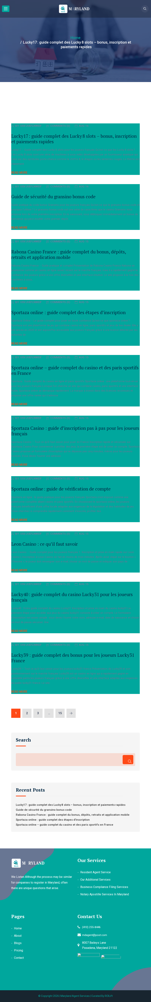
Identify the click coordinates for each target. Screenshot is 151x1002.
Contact (19, 958)
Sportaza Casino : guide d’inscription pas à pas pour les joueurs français (75, 431)
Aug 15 (84, 241)
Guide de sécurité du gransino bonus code (53, 196)
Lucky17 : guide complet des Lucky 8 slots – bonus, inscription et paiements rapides (74, 139)
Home (18, 928)
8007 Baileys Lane (94, 942)
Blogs (18, 943)
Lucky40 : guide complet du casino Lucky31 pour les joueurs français (72, 597)
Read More (19, 172)
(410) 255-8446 (91, 927)
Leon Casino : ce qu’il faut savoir (44, 544)
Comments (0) (60, 125)
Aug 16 (84, 125)
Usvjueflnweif (31, 125)
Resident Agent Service (95, 872)
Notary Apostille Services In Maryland (104, 894)
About (18, 935)
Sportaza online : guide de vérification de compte (61, 489)
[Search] (128, 759)
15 (60, 713)
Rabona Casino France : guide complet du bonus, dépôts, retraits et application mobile (68, 254)
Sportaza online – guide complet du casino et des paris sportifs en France (75, 370)
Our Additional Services (95, 879)
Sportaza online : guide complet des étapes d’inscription (68, 312)
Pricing (18, 950)
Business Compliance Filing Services (104, 887)
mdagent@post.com (94, 935)
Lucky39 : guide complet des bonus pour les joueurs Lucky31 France (72, 658)
